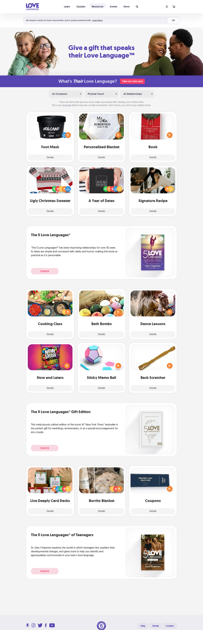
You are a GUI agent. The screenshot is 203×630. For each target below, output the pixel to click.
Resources (97, 6)
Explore (44, 271)
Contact (170, 625)
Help (143, 625)
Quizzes (80, 6)
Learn (67, 6)
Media (155, 625)
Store (127, 6)
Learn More (97, 20)
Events (113, 6)
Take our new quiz (132, 81)
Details (50, 157)
